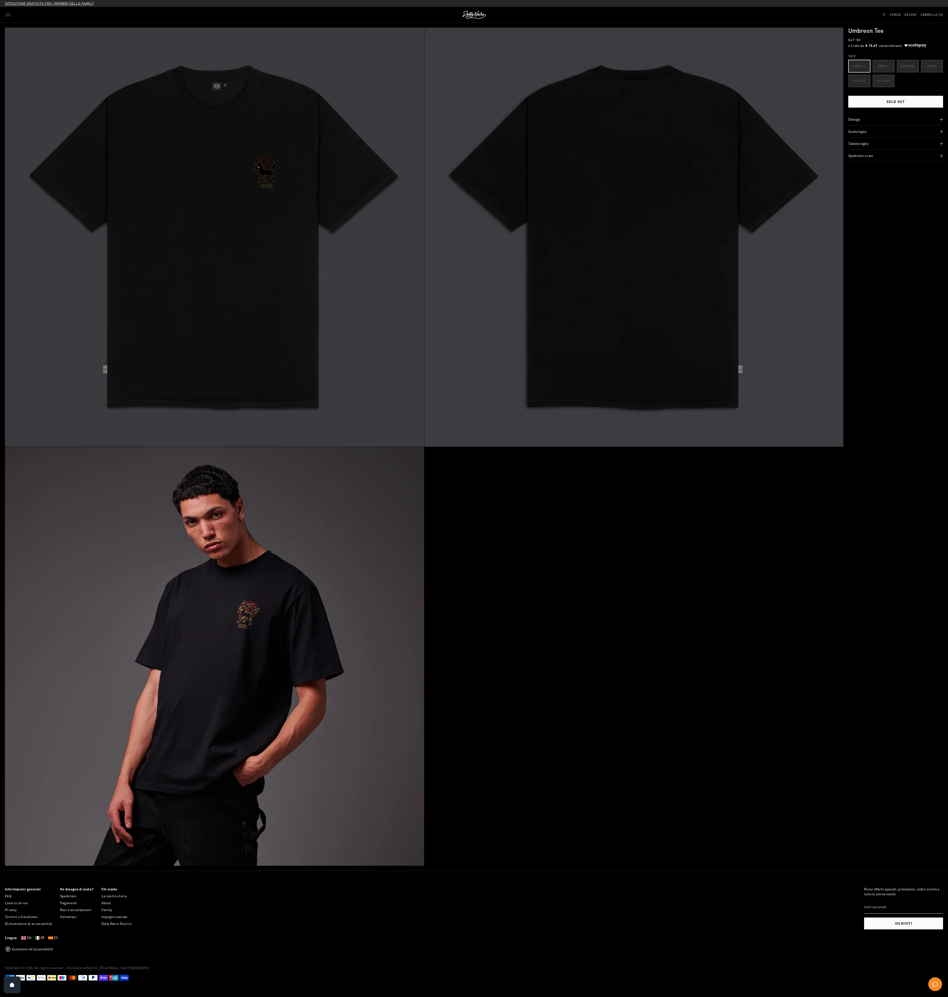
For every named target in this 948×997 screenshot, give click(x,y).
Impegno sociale (114, 917)
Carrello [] (932, 15)
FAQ (8, 896)
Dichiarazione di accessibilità (28, 923)
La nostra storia (114, 896)
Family (106, 910)
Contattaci (68, 917)
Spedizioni (68, 896)
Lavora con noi (16, 903)
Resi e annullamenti (76, 910)
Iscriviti (903, 923)
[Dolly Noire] (474, 15)
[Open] (12, 985)
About (106, 903)
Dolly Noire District (116, 923)
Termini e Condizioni (21, 917)
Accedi (910, 15)
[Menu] (7, 14)
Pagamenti (68, 903)
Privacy (11, 910)
